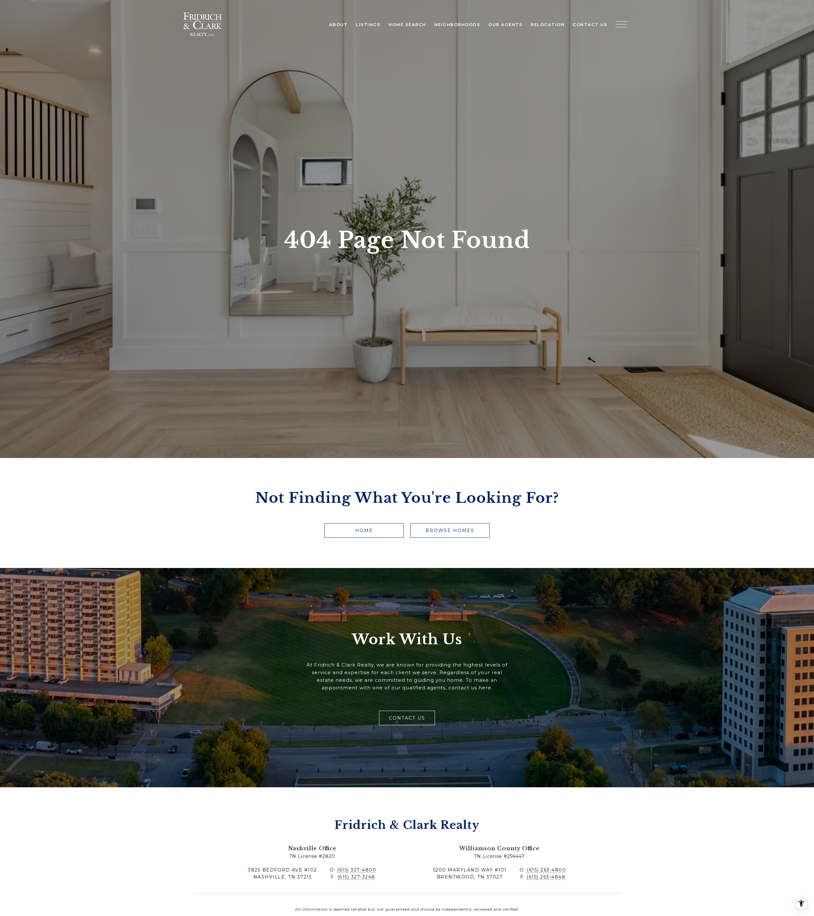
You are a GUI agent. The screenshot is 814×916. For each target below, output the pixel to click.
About (338, 24)
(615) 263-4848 (546, 877)
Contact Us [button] (407, 718)
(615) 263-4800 (546, 870)
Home (364, 530)
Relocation (547, 24)
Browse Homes (449, 530)
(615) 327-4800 (356, 870)
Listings (368, 24)
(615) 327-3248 (356, 877)
